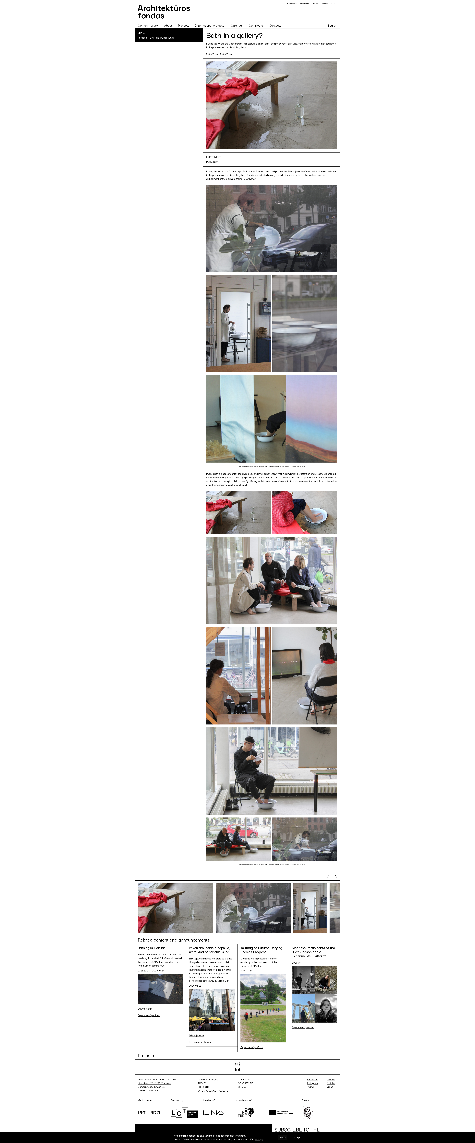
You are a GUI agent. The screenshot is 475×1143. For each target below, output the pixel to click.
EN (335, 3)
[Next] (335, 876)
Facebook (292, 3)
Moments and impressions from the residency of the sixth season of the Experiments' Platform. (261, 959)
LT (332, 3)
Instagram (304, 3)
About (168, 25)
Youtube (331, 1083)
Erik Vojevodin (145, 1008)
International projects (209, 25)
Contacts (275, 25)
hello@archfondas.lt (148, 1090)
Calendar (237, 25)
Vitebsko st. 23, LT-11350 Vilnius (154, 1083)
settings (259, 1139)
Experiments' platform (149, 1015)
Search (332, 25)
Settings (295, 1137)
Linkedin (325, 3)
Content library (148, 25)
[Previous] (329, 876)
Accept (282, 1137)
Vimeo (330, 1087)
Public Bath (212, 162)
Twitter (315, 3)
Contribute (256, 25)
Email (171, 37)
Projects (183, 25)
